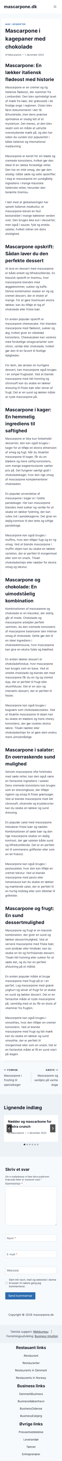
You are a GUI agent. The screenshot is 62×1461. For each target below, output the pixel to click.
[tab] (24, 1144)
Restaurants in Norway (31, 1377)
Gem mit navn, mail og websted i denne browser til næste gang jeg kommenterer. (32, 1283)
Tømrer (31, 1447)
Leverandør (31, 1439)
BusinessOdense (31, 1408)
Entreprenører (31, 1454)
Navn (11, 1238)
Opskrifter (19, 24)
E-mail (12, 1254)
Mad (7, 24)
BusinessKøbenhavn (31, 1401)
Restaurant (31, 1355)
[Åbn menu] (55, 6)
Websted (13, 1270)
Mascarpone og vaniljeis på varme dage (46, 1077)
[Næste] (52, 1128)
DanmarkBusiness (31, 1394)
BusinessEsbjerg (31, 1416)
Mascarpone (14, 54)
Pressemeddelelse (31, 1432)
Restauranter (31, 1363)
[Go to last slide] (9, 1128)
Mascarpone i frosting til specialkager (13, 1077)
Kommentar (14, 1183)
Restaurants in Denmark (31, 1370)
